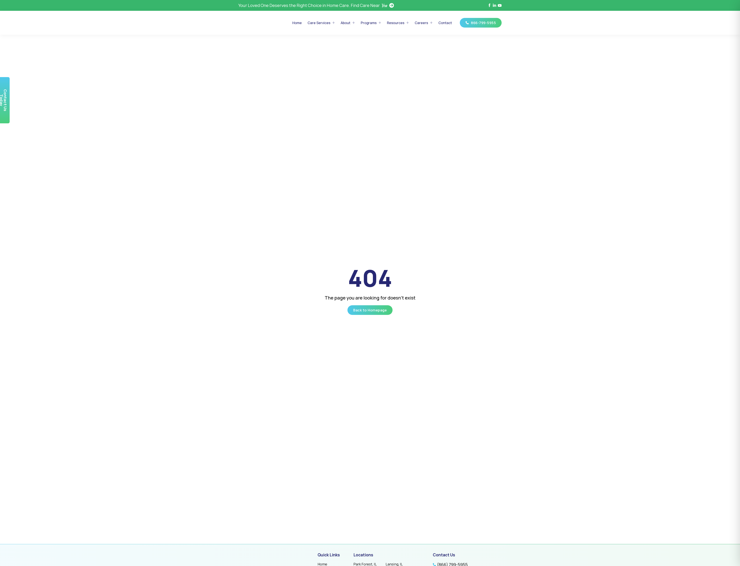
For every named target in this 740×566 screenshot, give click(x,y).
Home (297, 22)
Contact (445, 22)
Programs (369, 22)
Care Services (319, 22)
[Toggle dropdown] (333, 22)
